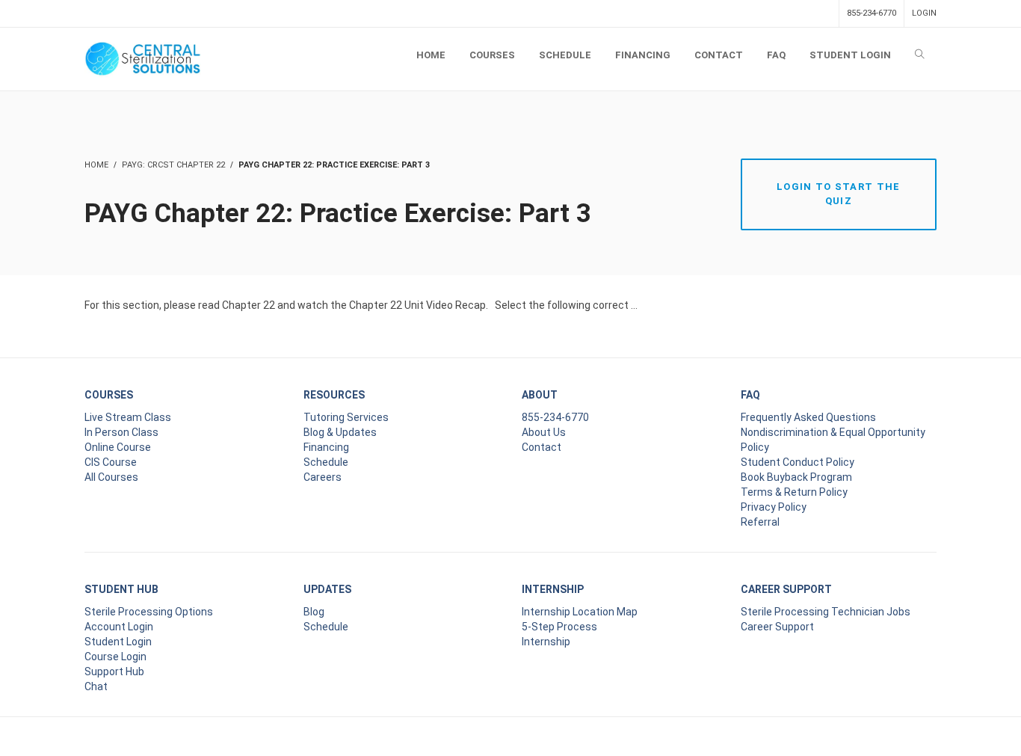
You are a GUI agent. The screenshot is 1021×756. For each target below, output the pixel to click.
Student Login (118, 642)
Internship (546, 642)
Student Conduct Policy (797, 462)
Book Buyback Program (796, 477)
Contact (541, 447)
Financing (326, 447)
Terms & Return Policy (794, 492)
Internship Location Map (580, 612)
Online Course (117, 447)
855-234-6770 (871, 13)
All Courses (111, 477)
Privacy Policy (773, 507)
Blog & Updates (340, 432)
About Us (544, 432)
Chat (96, 686)
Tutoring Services (346, 417)
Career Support (777, 627)
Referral (760, 522)
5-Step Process (559, 627)
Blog (313, 612)
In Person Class (121, 432)
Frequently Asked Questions (808, 417)
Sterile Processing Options (148, 612)
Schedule (325, 462)
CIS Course (110, 462)
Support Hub (114, 671)
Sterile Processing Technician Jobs (825, 612)
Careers (322, 477)
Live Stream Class (127, 417)
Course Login (115, 657)
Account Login (118, 627)
